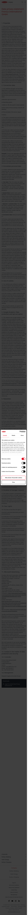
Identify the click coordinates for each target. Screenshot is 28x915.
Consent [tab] (5, 435)
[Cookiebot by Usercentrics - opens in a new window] (19, 432)
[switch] (23, 463)
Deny (13, 482)
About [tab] (22, 435)
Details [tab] (13, 435)
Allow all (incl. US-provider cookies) (13, 477)
